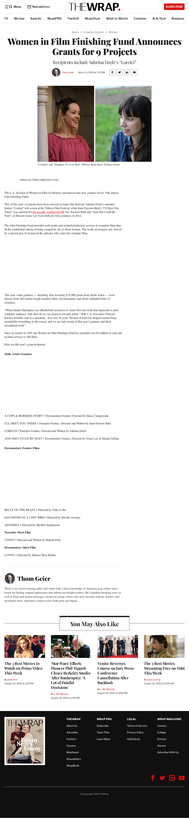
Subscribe (174, 6)
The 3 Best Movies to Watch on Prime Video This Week (23, 668)
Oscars (161, 745)
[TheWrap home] (94, 7)
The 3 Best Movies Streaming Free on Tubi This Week (164, 668)
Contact (71, 739)
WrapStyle (92, 18)
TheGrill (73, 18)
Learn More (103, 739)
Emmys (161, 739)
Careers (71, 745)
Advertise (72, 732)
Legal (131, 719)
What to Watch (117, 18)
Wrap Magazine (169, 719)
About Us (71, 725)
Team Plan (103, 732)
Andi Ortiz (12, 679)
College (161, 732)
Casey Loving (153, 679)
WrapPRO (54, 18)
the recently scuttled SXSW (48, 212)
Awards (35, 18)
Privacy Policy (135, 732)
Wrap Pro (104, 719)
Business (178, 18)
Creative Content (94, 32)
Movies (19, 18)
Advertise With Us (168, 752)
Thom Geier (68, 72)
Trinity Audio (38, 180)
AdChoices (133, 739)
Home (75, 32)
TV (6, 18)
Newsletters (41, 6)
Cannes (161, 725)
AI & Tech (159, 18)
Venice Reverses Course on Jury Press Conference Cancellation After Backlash (115, 673)
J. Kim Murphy (61, 694)
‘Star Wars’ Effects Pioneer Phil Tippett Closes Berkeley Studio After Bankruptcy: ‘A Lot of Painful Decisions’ (70, 675)
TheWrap (73, 719)
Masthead (72, 752)
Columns (140, 18)
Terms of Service (137, 725)
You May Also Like (94, 624)
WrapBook (72, 765)
